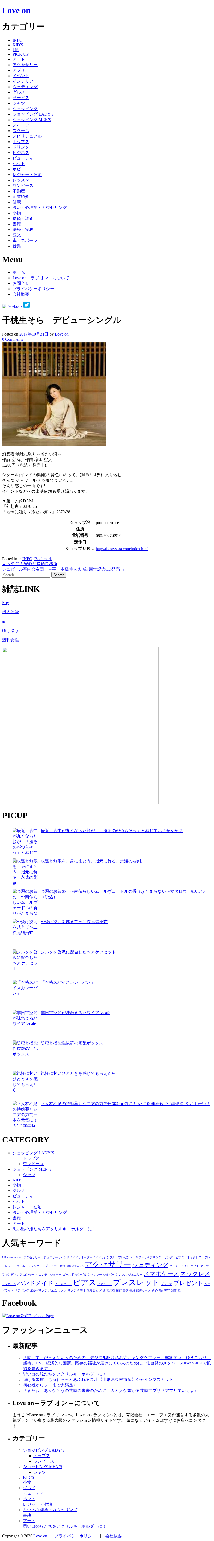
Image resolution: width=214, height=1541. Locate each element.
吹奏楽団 (92, 1290)
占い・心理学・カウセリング (40, 207)
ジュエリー (135, 1274)
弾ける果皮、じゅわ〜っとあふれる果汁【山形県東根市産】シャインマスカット (98, 1379)
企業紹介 (21, 196)
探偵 (119, 1290)
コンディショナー (50, 1274)
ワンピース (23, 185)
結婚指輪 (157, 1290)
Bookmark (43, 558)
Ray (5, 602)
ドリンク (21, 147)
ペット (19, 163)
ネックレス (195, 1274)
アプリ (19, 70)
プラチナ (166, 1284)
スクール (21, 130)
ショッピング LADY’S (33, 1153)
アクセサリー (25, 64)
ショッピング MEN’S (32, 1169)
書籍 (17, 224)
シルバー (109, 1274)
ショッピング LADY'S (33, 114)
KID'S (18, 45)
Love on (16, 10)
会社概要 (21, 294)
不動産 (19, 191)
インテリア (23, 81)
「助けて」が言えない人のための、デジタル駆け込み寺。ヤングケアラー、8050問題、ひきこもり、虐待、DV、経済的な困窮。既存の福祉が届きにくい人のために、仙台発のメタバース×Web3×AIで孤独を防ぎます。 (117, 1363)
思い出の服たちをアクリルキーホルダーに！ (54, 1229)
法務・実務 (23, 229)
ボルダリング (38, 1290)
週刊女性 (10, 640)
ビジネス (21, 152)
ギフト (195, 1266)
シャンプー (95, 1274)
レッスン (21, 180)
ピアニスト (104, 1284)
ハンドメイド (35, 1283)
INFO (17, 40)
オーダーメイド (179, 1266)
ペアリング (22, 1290)
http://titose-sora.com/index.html (122, 549)
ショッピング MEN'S (32, 119)
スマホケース (161, 1274)
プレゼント (188, 1283)
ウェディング (25, 86)
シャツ (19, 103)
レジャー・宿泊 (27, 174)
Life (16, 49)
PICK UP (21, 54)
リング (72, 1290)
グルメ (19, 92)
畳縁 (132, 1290)
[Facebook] (12, 306)
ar (3, 621)
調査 (174, 1290)
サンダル (81, 1274)
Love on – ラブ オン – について (41, 278)
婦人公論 (10, 612)
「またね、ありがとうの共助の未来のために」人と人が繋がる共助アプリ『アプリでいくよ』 (110, 1390)
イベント (21, 75)
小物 (17, 213)
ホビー (19, 169)
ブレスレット (136, 1282)
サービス (21, 97)
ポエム (52, 1290)
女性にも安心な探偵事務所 (29, 563)
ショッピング (25, 108)
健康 (17, 202)
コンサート (30, 1274)
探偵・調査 (23, 218)
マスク (62, 1290)
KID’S (18, 1180)
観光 (17, 235)
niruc (10, 1257)
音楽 (17, 246)
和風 (102, 1290)
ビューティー (25, 158)
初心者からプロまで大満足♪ (49, 1385)
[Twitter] (26, 306)
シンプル (121, 1274)
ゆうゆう (10, 630)
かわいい (78, 1266)
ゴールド (68, 1274)
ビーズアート (63, 1284)
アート (19, 59)
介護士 (81, 1290)
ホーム (19, 272)
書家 (125, 1290)
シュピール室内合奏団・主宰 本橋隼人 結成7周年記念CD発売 (63, 569)
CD (4, 1257)
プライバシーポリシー (33, 289)
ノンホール (9, 1284)
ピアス (84, 1282)
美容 (167, 1290)
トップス (21, 141)
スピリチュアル (27, 136)
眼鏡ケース (143, 1290)
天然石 (110, 1290)
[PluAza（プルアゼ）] (80, 802)
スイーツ (21, 125)
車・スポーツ (25, 240)
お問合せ (21, 283)
